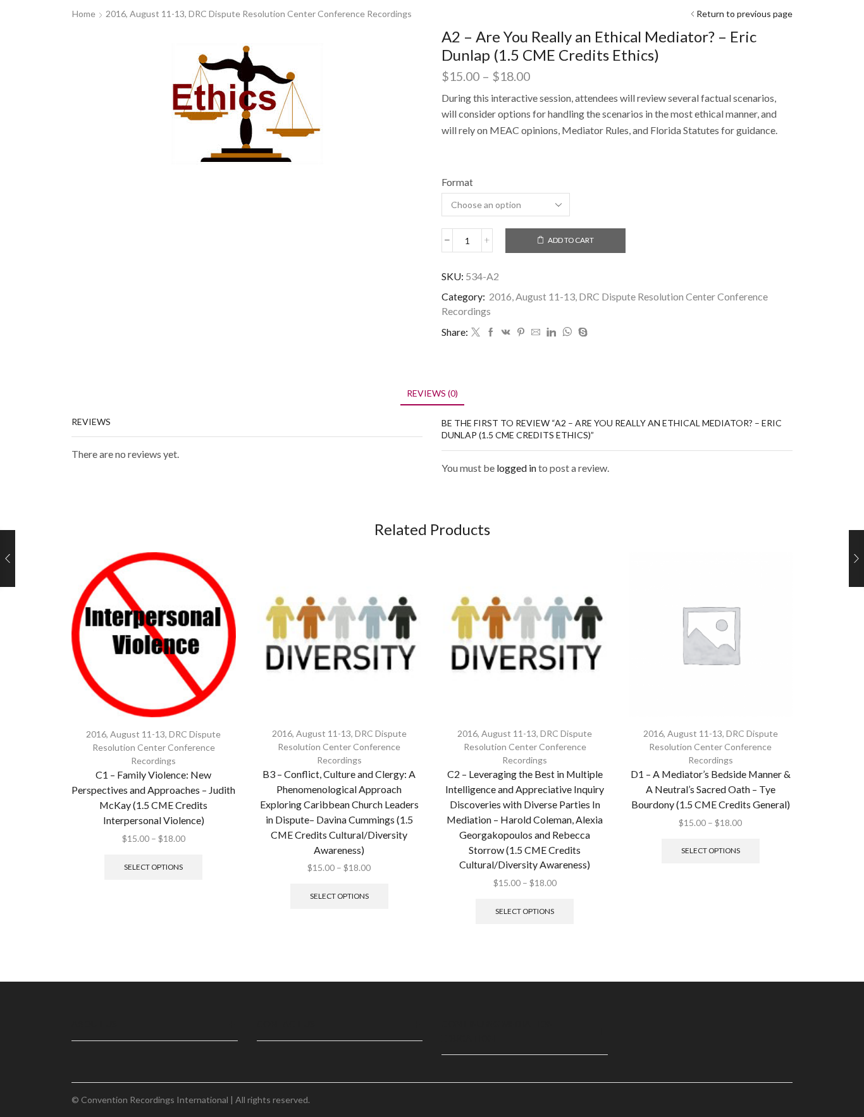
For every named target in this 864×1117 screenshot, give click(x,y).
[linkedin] (551, 332)
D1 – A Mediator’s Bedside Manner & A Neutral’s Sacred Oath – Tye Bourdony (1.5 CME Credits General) (711, 789)
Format (457, 182)
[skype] (581, 332)
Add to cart (571, 240)
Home (84, 13)
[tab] (432, 393)
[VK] (506, 332)
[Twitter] (475, 332)
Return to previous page (744, 13)
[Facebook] (490, 332)
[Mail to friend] (535, 332)
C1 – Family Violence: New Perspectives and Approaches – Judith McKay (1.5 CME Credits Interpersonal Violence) (153, 797)
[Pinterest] (521, 332)
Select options (153, 867)
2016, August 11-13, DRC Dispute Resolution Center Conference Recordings (259, 13)
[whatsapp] (567, 332)
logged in (516, 468)
